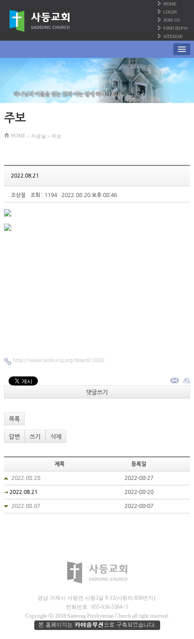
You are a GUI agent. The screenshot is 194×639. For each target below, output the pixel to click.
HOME (169, 3)
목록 (14, 419)
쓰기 (35, 437)
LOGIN (170, 11)
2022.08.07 (25, 506)
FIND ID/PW (175, 28)
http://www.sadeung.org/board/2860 (58, 360)
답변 (14, 437)
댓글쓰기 (97, 392)
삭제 (56, 437)
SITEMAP (173, 36)
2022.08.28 (25, 478)
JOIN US (171, 20)
